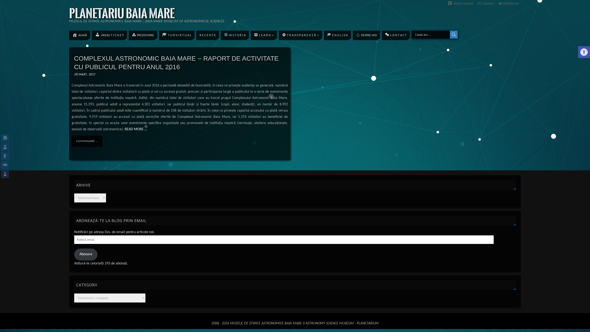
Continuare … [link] (87, 141)
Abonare (86, 254)
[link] (584, 52)
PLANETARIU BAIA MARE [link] (122, 13)
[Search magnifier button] (454, 35)
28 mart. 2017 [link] (85, 74)
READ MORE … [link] (135, 129)
